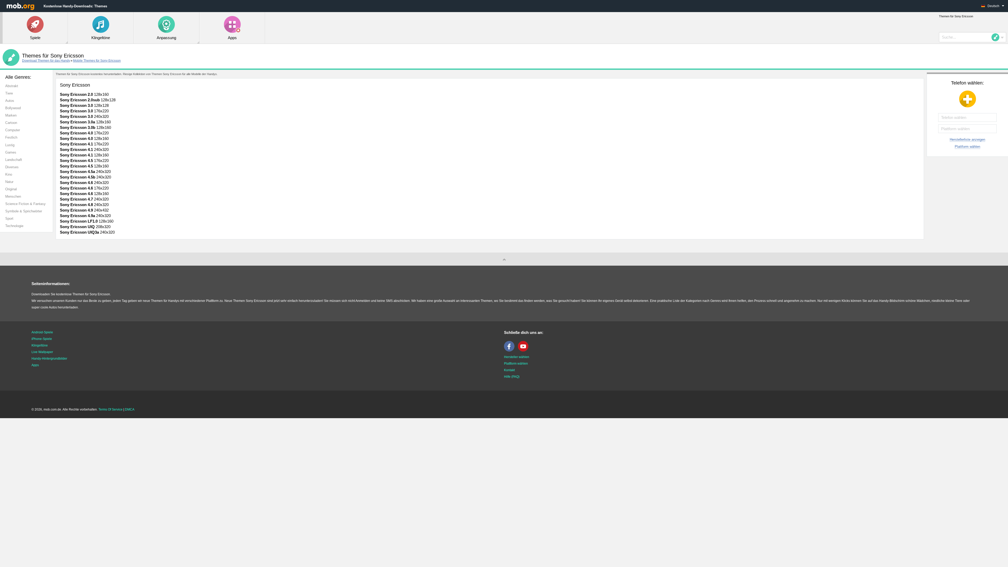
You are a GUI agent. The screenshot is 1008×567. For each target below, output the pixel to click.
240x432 (84, 210)
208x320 (85, 226)
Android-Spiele (42, 332)
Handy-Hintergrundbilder (49, 358)
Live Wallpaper (42, 352)
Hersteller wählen (516, 357)
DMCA (129, 409)
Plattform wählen (967, 147)
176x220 (84, 111)
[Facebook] (510, 350)
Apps (35, 365)
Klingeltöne (40, 345)
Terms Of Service (110, 409)
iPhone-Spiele (42, 339)
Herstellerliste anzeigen (967, 139)
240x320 (84, 116)
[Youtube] (524, 350)
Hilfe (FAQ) (511, 377)
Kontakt (509, 370)
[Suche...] (997, 37)
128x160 (84, 94)
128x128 (88, 100)
